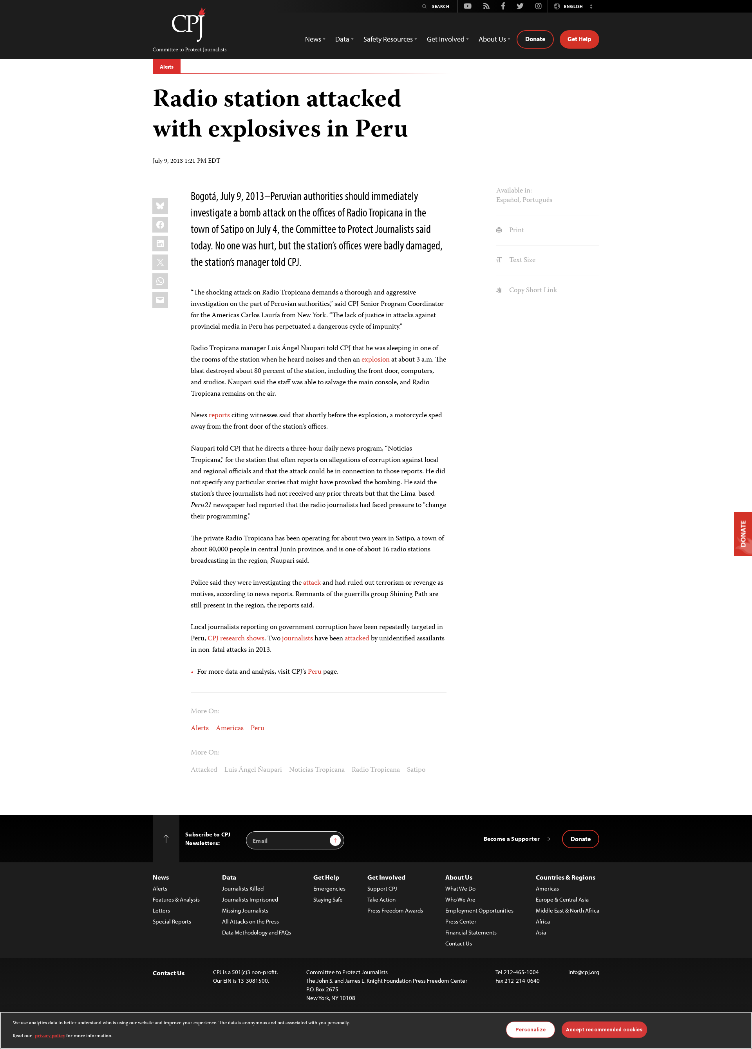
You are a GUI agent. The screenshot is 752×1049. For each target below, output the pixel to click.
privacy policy (50, 1036)
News (161, 877)
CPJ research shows (236, 639)
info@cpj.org (583, 972)
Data (229, 877)
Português (537, 200)
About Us (458, 877)
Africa (543, 921)
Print (516, 230)
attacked (357, 639)
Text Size (521, 260)
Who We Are (460, 899)
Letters (161, 910)
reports (219, 416)
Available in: (514, 191)
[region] (376, 1030)
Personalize (530, 1030)
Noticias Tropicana (317, 770)
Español (507, 200)
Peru (315, 672)
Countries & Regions (565, 877)
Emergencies (329, 888)
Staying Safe (328, 899)
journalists (297, 639)
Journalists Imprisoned (250, 899)
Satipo (416, 770)
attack (312, 583)
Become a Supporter (512, 838)
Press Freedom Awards (395, 910)
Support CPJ (382, 888)
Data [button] (342, 39)
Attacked (204, 770)
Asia (541, 932)
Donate (535, 39)
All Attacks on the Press (250, 921)
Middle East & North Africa (567, 910)
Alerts (167, 66)
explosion (376, 360)
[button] (591, 6)
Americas (230, 728)
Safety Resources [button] (388, 39)
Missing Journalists (245, 910)
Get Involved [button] (446, 39)
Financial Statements (471, 932)
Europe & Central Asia (562, 899)
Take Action (381, 899)
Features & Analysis (176, 899)
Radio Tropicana (376, 770)
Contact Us (458, 943)
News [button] (313, 39)
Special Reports (172, 921)
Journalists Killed (243, 888)
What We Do (460, 888)
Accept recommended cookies (604, 1030)
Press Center (460, 921)
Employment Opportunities (479, 910)
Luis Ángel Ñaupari (253, 770)
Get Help (579, 39)
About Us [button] (492, 39)
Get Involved (386, 877)
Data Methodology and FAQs (256, 932)
